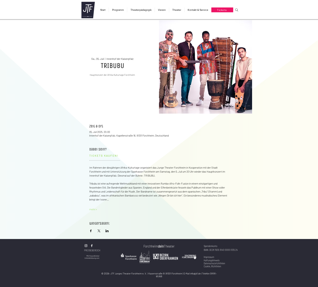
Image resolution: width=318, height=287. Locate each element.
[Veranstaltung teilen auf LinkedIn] (107, 231)
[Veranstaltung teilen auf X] (99, 231)
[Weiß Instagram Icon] (86, 245)
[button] (176, 9)
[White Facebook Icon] (92, 245)
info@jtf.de (195, 273)
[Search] (236, 9)
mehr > (93, 209)
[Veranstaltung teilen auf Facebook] (90, 231)
